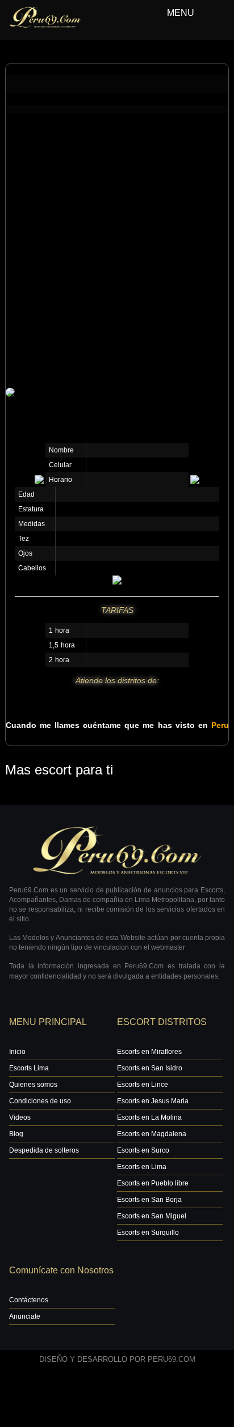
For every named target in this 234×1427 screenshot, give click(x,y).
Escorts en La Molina (149, 1117)
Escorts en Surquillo (148, 1233)
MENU (180, 13)
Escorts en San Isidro (149, 1068)
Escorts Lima (29, 1068)
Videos (20, 1117)
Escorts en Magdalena (151, 1134)
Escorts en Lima (141, 1167)
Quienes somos (33, 1085)
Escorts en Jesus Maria (153, 1101)
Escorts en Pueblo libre (153, 1183)
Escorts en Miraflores (149, 1052)
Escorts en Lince (142, 1085)
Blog (16, 1134)
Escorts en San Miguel (151, 1216)
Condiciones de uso (40, 1101)
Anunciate (24, 1316)
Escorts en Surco (143, 1150)
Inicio (17, 1052)
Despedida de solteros (44, 1150)
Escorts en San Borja (149, 1200)
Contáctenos (28, 1300)
